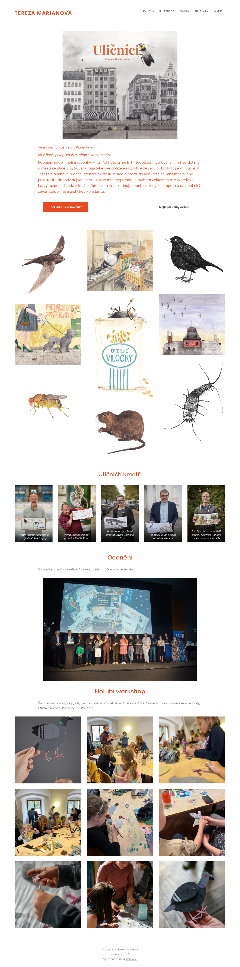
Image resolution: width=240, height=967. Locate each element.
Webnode (131, 959)
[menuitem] (148, 11)
